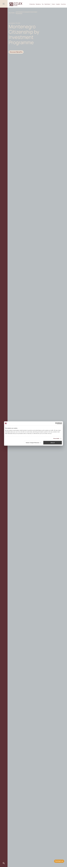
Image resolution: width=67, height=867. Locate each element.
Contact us (59, 861)
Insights (58, 4)
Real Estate (47, 4)
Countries (63, 4)
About (53, 4)
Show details (56, 438)
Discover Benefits (16, 52)
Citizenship (32, 4)
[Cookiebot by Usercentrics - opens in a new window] (56, 423)
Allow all (53, 442)
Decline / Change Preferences (32, 442)
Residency (38, 4)
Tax (43, 4)
